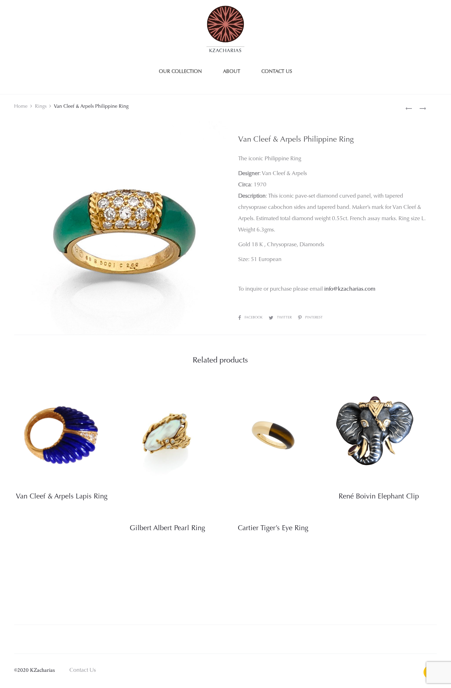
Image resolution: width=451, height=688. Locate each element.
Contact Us (82, 670)
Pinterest (314, 318)
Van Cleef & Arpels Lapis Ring (61, 496)
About (231, 71)
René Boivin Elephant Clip (379, 496)
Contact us (276, 71)
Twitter (285, 318)
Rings (41, 106)
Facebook (254, 318)
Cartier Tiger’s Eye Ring (273, 528)
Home (20, 106)
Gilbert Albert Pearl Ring (167, 528)
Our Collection (180, 71)
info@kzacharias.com (349, 289)
